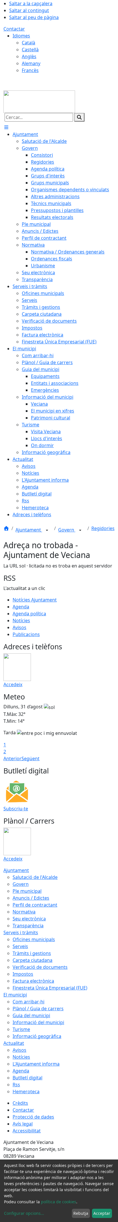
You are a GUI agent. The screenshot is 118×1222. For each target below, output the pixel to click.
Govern (66, 530)
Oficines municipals (34, 939)
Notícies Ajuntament (35, 600)
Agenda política (29, 613)
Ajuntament (28, 530)
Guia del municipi (31, 1015)
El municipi (15, 995)
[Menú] (6, 127)
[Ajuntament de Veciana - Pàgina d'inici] (39, 101)
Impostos (23, 974)
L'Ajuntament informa (36, 1064)
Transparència (28, 925)
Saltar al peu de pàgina (34, 17)
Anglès (29, 56)
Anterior (12, 758)
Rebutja (80, 1213)
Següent (30, 758)
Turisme (21, 1029)
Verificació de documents (40, 967)
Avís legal (23, 1124)
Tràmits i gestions (32, 953)
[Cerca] (79, 117)
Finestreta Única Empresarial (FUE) (50, 988)
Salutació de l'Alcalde (35, 877)
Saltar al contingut (29, 10)
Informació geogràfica (37, 1036)
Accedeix (12, 684)
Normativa (24, 912)
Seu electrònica (29, 918)
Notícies (21, 620)
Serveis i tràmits (20, 932)
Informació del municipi (38, 1022)
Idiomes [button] (21, 36)
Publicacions (26, 634)
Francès (30, 70)
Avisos (19, 627)
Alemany (31, 63)
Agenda (21, 607)
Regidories (103, 528)
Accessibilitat (27, 1131)
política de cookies (58, 1201)
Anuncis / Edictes (31, 898)
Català (28, 42)
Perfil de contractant (35, 905)
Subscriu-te (15, 808)
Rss (16, 1084)
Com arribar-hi (28, 1001)
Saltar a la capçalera (30, 3)
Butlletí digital (27, 1078)
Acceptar (101, 1213)
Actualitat (13, 1043)
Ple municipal (27, 891)
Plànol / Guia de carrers (38, 1008)
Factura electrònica (33, 981)
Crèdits (20, 1103)
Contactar (14, 29)
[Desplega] (47, 530)
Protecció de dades (33, 1117)
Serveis (20, 946)
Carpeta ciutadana (32, 960)
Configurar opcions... (24, 1213)
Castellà (30, 49)
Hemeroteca (26, 1091)
